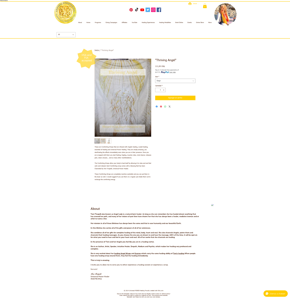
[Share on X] (169, 106)
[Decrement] (157, 90)
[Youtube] (142, 10)
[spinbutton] (160, 90)
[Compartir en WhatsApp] (165, 106)
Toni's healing (178, 253)
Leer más (172, 72)
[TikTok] (136, 10)
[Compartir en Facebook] (156, 106)
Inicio (97, 50)
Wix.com (160, 290)
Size (157, 77)
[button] (205, 5)
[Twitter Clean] (209, 204)
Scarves (138, 253)
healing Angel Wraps (122, 253)
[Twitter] (148, 10)
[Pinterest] (131, 10)
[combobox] (175, 81)
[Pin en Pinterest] (161, 106)
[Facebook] (159, 10)
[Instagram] (153, 10)
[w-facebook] (212, 205)
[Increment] (163, 90)
